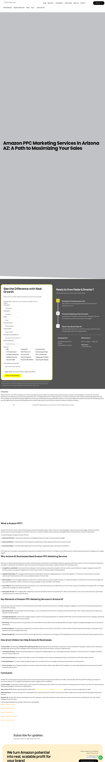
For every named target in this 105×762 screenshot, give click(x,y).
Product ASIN (8, 328)
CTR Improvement (12, 352)
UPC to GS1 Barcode (41, 354)
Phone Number (8, 323)
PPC (8, 349)
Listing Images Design (42, 352)
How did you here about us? (11, 334)
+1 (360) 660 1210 (40, 7)
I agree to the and (20, 371)
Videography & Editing (42, 357)
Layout (5, 303)
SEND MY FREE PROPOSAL (12, 375)
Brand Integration (26, 357)
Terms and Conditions (18, 371)
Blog (32, 7)
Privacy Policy (31, 371)
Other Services (7, 7)
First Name (7, 305)
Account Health (11, 359)
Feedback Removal (12, 357)
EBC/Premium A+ (26, 352)
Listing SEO (24, 349)
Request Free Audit (19, 7)
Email (5, 317)
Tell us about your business (11, 363)
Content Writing (40, 349)
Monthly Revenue (8, 340)
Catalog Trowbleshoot (13, 354)
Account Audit (25, 354)
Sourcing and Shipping (42, 359)
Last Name (7, 311)
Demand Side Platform (27, 359)
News (27, 7)
